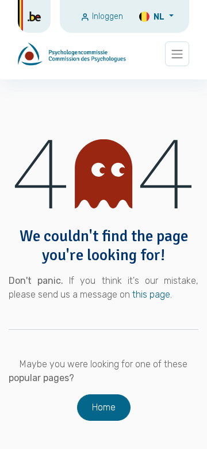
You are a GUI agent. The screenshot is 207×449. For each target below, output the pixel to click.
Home (104, 407)
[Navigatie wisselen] (177, 53)
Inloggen (106, 16)
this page (151, 294)
